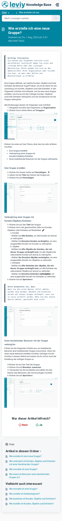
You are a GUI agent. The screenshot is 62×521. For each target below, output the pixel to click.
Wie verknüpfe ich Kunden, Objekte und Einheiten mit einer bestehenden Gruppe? (32, 462)
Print (11, 444)
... (13, 12)
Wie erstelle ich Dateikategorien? (24, 494)
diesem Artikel (19, 356)
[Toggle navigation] (57, 4)
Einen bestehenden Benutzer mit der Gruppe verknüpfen (33, 159)
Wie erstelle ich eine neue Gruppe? (25, 456)
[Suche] (56, 18)
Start (4, 12)
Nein (25, 424)
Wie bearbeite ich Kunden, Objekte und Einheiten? (32, 499)
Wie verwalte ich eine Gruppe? (23, 469)
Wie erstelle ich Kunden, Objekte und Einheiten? (31, 503)
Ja (40, 424)
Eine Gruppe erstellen (18, 151)
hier (14, 73)
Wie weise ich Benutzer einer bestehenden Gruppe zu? (29, 476)
